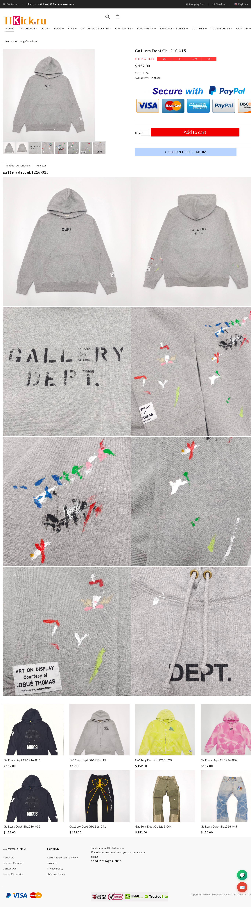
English (242, 4)
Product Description (18, 165)
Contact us (12, 4)
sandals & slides (173, 28)
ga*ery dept (30, 41)
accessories (220, 28)
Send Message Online (106, 860)
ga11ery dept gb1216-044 (153, 826)
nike (71, 28)
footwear (145, 28)
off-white (123, 28)
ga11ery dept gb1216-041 (87, 826)
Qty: (138, 132)
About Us (8, 857)
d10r (44, 28)
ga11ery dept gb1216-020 (153, 760)
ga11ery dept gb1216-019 (87, 760)
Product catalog (13, 863)
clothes (198, 28)
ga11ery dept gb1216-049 (219, 826)
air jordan (26, 28)
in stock (155, 77)
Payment (52, 863)
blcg (58, 28)
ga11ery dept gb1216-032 (22, 826)
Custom (242, 28)
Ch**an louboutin (94, 28)
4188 (146, 73)
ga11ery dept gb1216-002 (219, 760)
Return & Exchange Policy (62, 857)
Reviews (41, 165)
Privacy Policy (55, 868)
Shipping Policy (56, 874)
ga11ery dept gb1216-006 (22, 760)
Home (10, 28)
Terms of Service (13, 874)
